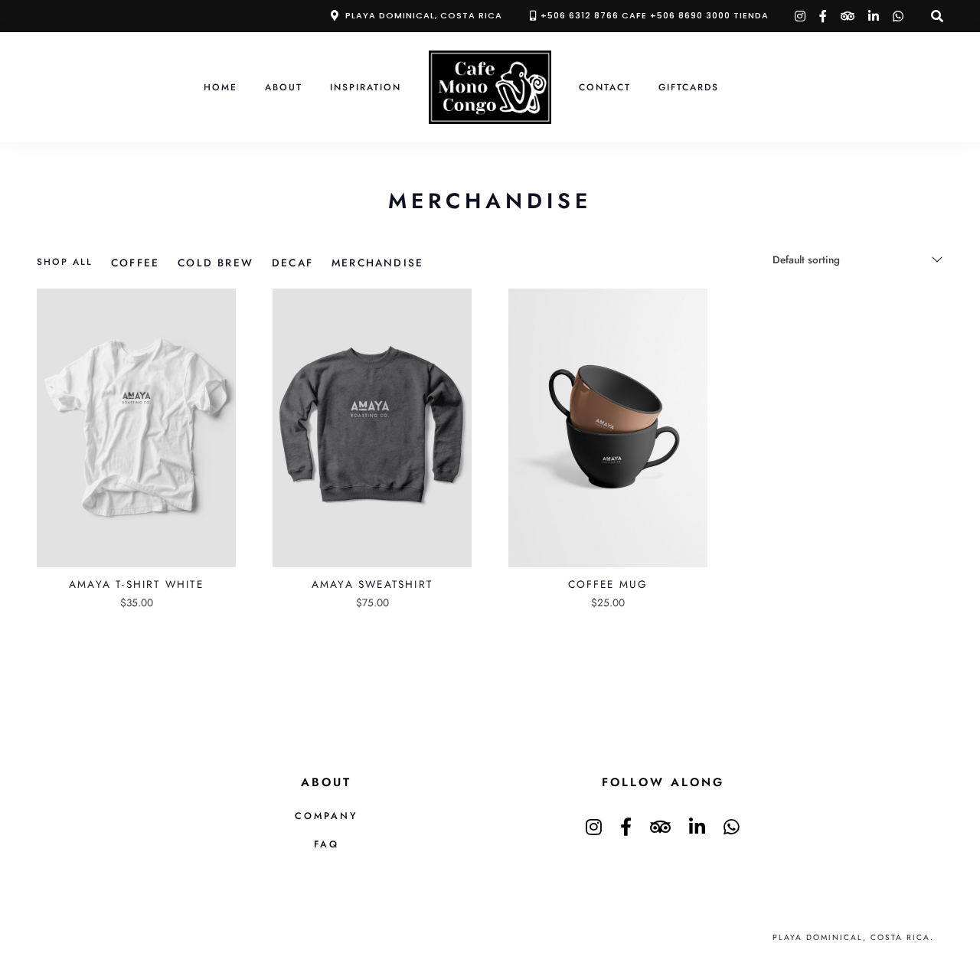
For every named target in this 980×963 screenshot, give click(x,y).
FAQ (326, 844)
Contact (605, 86)
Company (326, 816)
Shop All (65, 261)
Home (220, 86)
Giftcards (688, 86)
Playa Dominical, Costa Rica (423, 15)
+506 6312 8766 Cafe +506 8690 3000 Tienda (655, 15)
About (283, 86)
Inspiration (365, 86)
